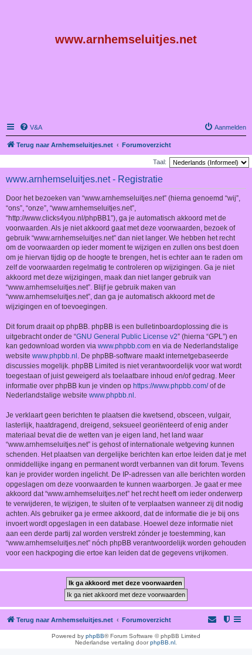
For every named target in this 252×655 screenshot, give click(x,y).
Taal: (159, 161)
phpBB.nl (162, 642)
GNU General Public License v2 (127, 336)
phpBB (95, 636)
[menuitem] (30, 127)
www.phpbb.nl (54, 356)
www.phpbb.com (124, 346)
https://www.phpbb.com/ (170, 386)
